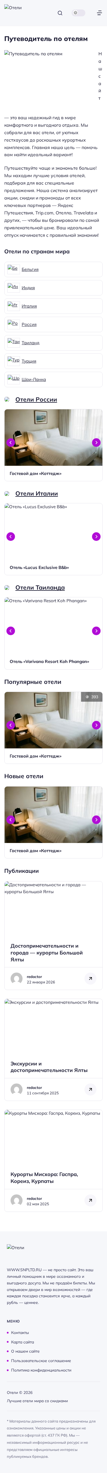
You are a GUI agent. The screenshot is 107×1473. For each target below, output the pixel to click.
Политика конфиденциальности (41, 1370)
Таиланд (30, 342)
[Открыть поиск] (60, 13)
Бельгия (30, 269)
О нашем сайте (25, 1351)
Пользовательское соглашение (41, 1360)
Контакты (20, 1332)
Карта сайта (22, 1341)
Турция (29, 361)
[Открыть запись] (53, 445)
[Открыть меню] (99, 13)
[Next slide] (96, 442)
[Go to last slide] (11, 442)
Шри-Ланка (34, 379)
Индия (28, 287)
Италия (29, 306)
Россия (29, 324)
